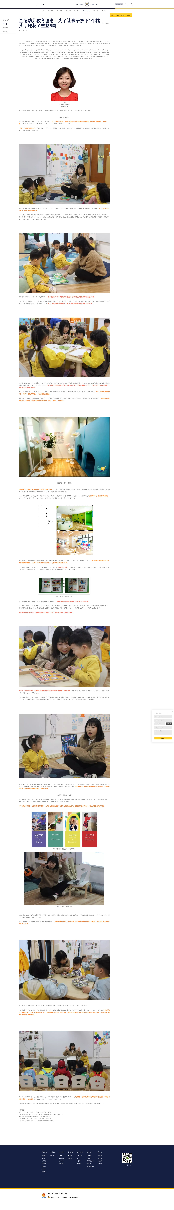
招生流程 (89, 1158)
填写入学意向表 (115, 15)
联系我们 (44, 1169)
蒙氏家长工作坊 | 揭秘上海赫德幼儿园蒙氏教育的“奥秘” (34, 1116)
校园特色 (70, 1155)
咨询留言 (129, 15)
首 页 (43, 10)
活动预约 (123, 15)
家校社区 (70, 1158)
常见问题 (89, 1163)
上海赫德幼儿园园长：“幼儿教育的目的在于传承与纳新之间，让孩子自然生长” (41, 1114)
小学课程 (61, 1161)
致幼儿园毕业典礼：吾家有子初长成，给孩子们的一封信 (35, 1112)
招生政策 (89, 1155)
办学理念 (44, 1161)
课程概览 (61, 1155)
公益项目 (100, 1158)
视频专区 (44, 1171)
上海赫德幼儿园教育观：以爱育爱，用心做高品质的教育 (35, 1118)
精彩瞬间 (5, 27)
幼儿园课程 (62, 1158)
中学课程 (61, 1163)
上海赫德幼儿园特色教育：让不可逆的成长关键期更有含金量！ (37, 1121)
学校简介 (44, 1155)
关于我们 (100, 1155)
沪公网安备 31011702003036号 (59, 1197)
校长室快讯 (6, 20)
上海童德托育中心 (56, 391)
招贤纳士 (44, 1166)
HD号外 (5, 24)
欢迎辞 (43, 1158)
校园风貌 (44, 1163)
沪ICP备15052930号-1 (74, 1197)
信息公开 (100, 1161)
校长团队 (52, 1155)
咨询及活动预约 (90, 1166)
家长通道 (118, 4)
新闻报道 (5, 31)
